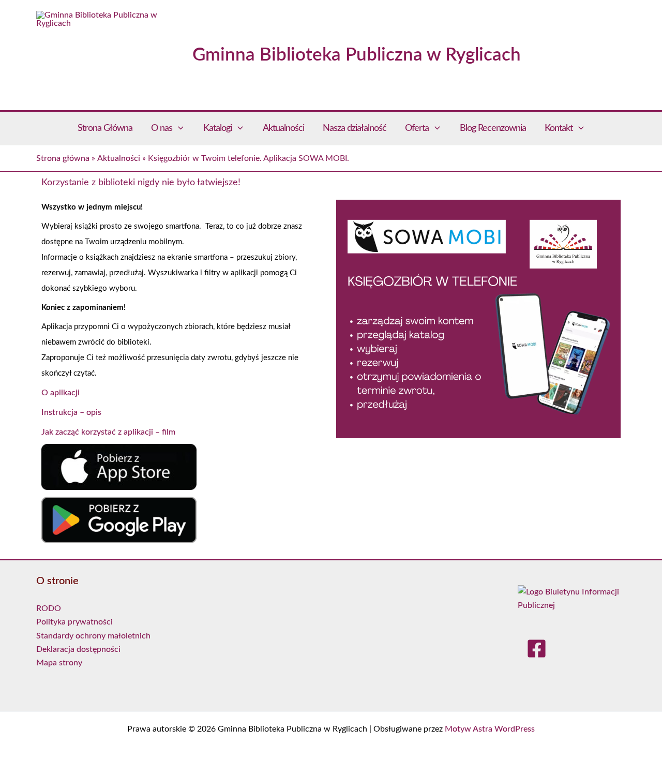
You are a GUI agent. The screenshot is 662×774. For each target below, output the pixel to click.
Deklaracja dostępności (78, 649)
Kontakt (559, 128)
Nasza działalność (354, 128)
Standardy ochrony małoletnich (93, 636)
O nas (161, 128)
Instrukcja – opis (71, 412)
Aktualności (283, 128)
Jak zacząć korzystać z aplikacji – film (108, 432)
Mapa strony (59, 663)
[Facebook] (536, 649)
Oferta (417, 128)
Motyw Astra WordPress (490, 729)
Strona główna (62, 158)
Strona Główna (105, 128)
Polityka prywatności (74, 622)
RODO (48, 608)
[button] (178, 128)
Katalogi (217, 128)
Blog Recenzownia (493, 128)
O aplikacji (60, 393)
